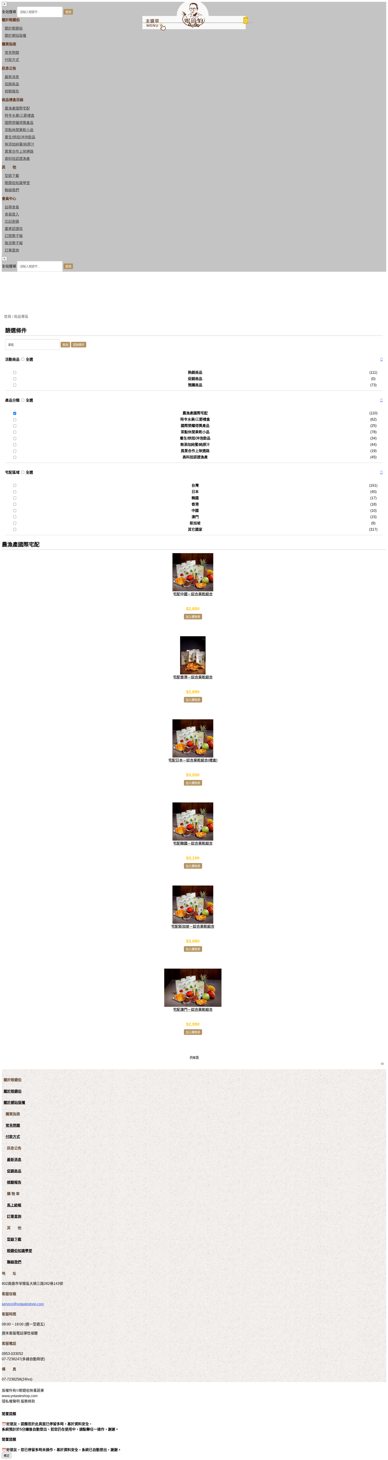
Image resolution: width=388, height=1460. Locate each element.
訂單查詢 (12, 250)
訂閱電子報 (14, 236)
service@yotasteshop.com (23, 1304)
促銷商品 (12, 84)
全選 (29, 359)
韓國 (195, 498)
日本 (195, 492)
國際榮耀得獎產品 (19, 123)
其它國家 (195, 529)
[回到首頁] (192, 26)
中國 (195, 510)
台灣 (195, 485)
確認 (6, 1455)
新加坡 (195, 523)
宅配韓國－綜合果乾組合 (193, 843)
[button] (381, 359)
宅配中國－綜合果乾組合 (193, 594)
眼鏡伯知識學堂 (17, 183)
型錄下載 (12, 176)
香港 (195, 504)
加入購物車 (193, 616)
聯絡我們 (12, 190)
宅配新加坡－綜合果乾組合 (192, 926)
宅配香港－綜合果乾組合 (193, 677)
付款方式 (12, 60)
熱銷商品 (195, 372)
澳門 (195, 517)
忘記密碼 (12, 221)
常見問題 (12, 53)
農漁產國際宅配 (17, 108)
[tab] (194, 359)
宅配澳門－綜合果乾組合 (193, 1010)
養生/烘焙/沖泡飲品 (20, 137)
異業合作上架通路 (19, 151)
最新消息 (12, 77)
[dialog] (194, 264)
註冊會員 (12, 207)
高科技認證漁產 (17, 159)
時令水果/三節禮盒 (19, 115)
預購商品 (195, 385)
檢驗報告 (12, 91)
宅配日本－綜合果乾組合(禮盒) (192, 760)
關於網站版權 (15, 36)
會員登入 (12, 214)
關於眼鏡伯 (13, 1091)
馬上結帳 (14, 1205)
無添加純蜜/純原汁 (19, 144)
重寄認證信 (14, 229)
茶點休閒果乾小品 (19, 130)
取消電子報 (14, 243)
